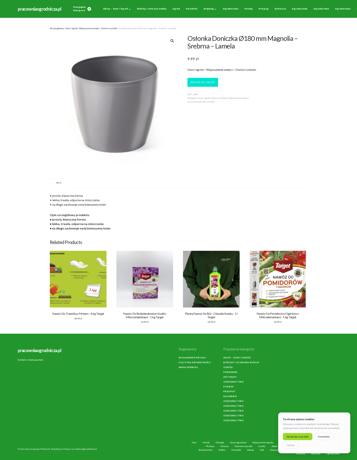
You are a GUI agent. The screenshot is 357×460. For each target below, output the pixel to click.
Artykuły (230, 376)
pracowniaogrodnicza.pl (39, 9)
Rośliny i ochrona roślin (241, 362)
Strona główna (57, 28)
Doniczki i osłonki (206, 101)
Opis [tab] (59, 183)
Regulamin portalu (192, 357)
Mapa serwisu (188, 367)
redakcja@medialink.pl (85, 449)
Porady (228, 386)
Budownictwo (206, 450)
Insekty (262, 446)
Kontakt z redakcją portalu (30, 359)
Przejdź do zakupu (202, 82)
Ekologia (220, 442)
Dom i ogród (71, 28)
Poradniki (230, 372)
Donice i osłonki (109, 28)
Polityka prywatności (195, 362)
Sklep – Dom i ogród (237, 357)
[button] (172, 41)
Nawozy (274, 450)
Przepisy (229, 391)
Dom (194, 442)
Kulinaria (230, 396)
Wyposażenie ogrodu (263, 442)
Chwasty (224, 446)
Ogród (228, 367)
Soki (262, 450)
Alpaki (274, 446)
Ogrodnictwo (233, 381)
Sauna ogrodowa (238, 442)
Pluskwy (210, 446)
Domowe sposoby (243, 446)
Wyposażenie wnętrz (89, 28)
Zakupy (250, 450)
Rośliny (222, 450)
